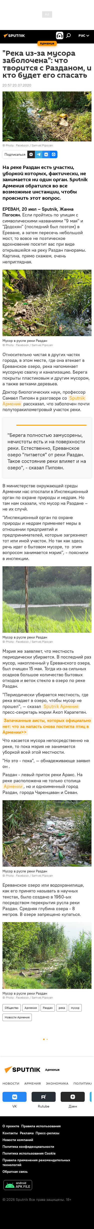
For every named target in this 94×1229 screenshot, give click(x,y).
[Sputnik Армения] (15, 37)
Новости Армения (17, 1017)
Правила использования (41, 1126)
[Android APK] (18, 1185)
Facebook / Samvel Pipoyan (34, 145)
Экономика (57, 1083)
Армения (31, 1008)
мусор (75, 1008)
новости (11, 1083)
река (62, 1008)
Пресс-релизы (47, 1133)
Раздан (48, 1008)
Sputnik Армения (61, 706)
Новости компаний (18, 1140)
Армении (13, 786)
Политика (83, 1083)
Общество (12, 1008)
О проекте (11, 1126)
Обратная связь (15, 1171)
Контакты (10, 1133)
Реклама (27, 1133)
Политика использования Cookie (29, 1153)
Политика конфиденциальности (28, 1146)
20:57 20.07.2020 (17, 85)
